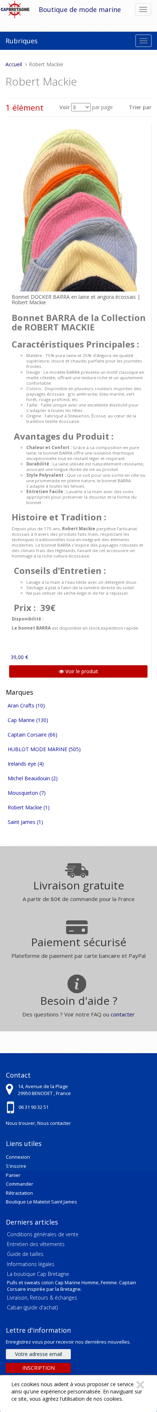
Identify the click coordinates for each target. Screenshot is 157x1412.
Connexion (18, 1157)
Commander (19, 1184)
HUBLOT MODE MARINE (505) (44, 749)
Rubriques (21, 40)
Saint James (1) (25, 821)
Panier (13, 1175)
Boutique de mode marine (80, 9)
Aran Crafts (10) (26, 705)
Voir (65, 107)
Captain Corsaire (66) (32, 734)
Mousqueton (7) (27, 792)
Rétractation (19, 1193)
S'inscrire (16, 1166)
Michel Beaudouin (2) (33, 778)
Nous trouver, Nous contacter (38, 1123)
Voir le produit (81, 671)
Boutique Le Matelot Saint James (41, 1201)
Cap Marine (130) (28, 720)
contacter (123, 1014)
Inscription (38, 1367)
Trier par (140, 107)
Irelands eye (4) (26, 763)
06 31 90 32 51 (34, 1107)
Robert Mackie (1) (29, 807)
